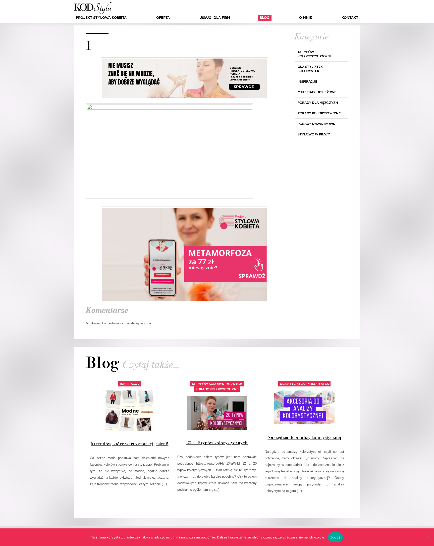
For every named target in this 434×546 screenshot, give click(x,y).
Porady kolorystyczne (319, 113)
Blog (264, 18)
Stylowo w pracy (314, 134)
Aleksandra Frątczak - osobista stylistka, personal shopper (93, 8)
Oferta (163, 18)
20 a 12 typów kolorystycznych (217, 443)
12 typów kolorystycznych (314, 54)
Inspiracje (307, 81)
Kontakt (350, 18)
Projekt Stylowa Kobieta (101, 18)
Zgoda (335, 537)
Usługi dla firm (214, 18)
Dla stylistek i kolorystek (311, 69)
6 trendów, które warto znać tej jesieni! (129, 444)
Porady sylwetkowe (316, 124)
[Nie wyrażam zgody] (427, 537)
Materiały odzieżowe (317, 92)
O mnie (305, 18)
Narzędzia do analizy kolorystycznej (304, 437)
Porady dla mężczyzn (318, 103)
